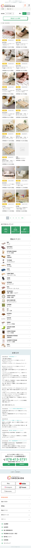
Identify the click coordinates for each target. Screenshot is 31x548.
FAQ (9, 464)
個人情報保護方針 (8, 530)
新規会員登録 (4, 497)
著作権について (8, 536)
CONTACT (22, 464)
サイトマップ (7, 543)
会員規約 (6, 527)
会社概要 (6, 524)
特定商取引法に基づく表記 (10, 533)
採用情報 (6, 540)
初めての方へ (4, 501)
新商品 (2, 506)
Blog (8, 483)
